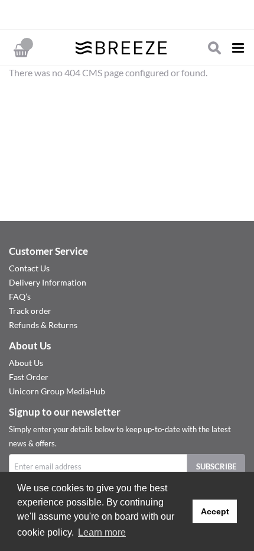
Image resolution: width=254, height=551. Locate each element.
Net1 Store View (141, 15)
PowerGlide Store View (122, 15)
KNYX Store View (151, 15)
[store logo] (121, 48)
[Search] (214, 48)
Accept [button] (215, 511)
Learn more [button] (102, 532)
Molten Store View (132, 15)
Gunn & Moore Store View (113, 15)
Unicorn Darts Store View (103, 15)
